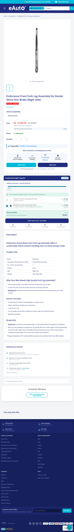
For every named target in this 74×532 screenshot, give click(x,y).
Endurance (10, 107)
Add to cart (21, 165)
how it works (25, 368)
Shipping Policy (5, 500)
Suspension (4, 454)
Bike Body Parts (5, 442)
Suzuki (39, 448)
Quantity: (9, 139)
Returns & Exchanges (43, 478)
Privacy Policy (5, 493)
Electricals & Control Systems (9, 445)
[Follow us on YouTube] (40, 523)
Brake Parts (4, 439)
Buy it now (52, 165)
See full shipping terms (11, 372)
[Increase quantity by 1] (27, 139)
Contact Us (4, 478)
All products (12, 16)
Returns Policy (5, 497)
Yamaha (40, 454)
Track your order (42, 475)
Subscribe (67, 510)
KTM (39, 461)
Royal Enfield (41, 464)
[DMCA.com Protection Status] (7, 529)
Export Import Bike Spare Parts (9, 490)
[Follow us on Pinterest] (37, 523)
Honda (39, 445)
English (4, 522)
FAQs (2, 481)
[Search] (71, 8)
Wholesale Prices (5, 487)
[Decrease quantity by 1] (16, 139)
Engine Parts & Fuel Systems (9, 448)
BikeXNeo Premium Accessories (9, 461)
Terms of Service (5, 503)
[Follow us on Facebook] (30, 523)
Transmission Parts (6, 451)
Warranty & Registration (7, 484)
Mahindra (40, 458)
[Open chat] (69, 527)
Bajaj (39, 439)
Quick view (39, 206)
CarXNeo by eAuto (6, 458)
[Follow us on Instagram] (33, 523)
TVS (39, 451)
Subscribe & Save (63, 2)
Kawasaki (40, 467)
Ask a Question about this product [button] (37, 395)
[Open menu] (4, 8)
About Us (3, 475)
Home (5, 16)
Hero (39, 442)
